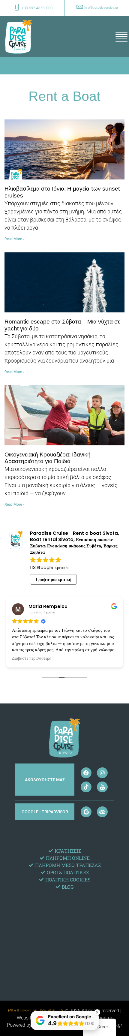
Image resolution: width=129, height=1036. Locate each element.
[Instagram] (102, 772)
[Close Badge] (97, 1012)
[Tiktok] (86, 787)
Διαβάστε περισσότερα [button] (31, 658)
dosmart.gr (100, 1018)
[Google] (86, 811)
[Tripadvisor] (102, 811)
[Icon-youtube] (102, 787)
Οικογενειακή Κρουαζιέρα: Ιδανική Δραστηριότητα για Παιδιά (47, 458)
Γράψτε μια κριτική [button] (53, 580)
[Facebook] (86, 772)
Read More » (14, 239)
